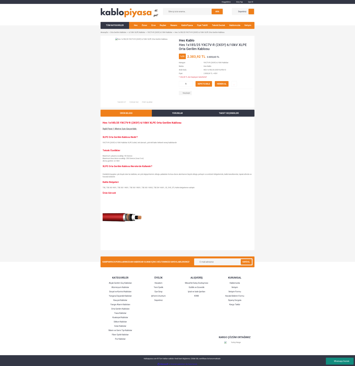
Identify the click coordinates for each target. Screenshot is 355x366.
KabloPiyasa (187, 25)
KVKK (196, 296)
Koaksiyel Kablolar (120, 317)
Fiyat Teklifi (202, 25)
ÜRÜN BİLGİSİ (126, 113)
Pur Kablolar (120, 339)
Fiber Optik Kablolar (120, 335)
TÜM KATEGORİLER (115, 25)
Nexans (173, 25)
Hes (136, 25)
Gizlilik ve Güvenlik (196, 287)
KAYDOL (246, 262)
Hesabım (158, 283)
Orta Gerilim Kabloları (120, 309)
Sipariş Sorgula (234, 300)
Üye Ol (250, 2)
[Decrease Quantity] (181, 84)
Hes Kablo (186, 40)
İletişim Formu (235, 291)
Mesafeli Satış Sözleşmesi (196, 283)
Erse (153, 25)
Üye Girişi (158, 291)
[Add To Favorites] (234, 84)
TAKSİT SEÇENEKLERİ (229, 113)
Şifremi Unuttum (158, 296)
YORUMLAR (177, 113)
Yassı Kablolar (120, 313)
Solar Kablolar (120, 326)
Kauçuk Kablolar (120, 300)
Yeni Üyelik (158, 287)
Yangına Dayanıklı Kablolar (120, 296)
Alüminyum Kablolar (120, 287)
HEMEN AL (221, 84)
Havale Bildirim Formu (234, 296)
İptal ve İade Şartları (196, 291)
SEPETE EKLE (204, 84)
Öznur (144, 25)
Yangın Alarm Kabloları (120, 304)
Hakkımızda (234, 25)
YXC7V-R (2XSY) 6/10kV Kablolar (216, 63)
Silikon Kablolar (120, 322)
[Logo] (130, 13)
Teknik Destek (218, 25)
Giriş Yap (239, 2)
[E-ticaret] (177, 364)
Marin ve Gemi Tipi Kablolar (120, 330)
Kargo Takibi (234, 304)
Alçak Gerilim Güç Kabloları (120, 283)
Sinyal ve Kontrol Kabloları (120, 291)
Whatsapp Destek (341, 361)
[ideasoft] (162, 364)
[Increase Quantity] (190, 84)
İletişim (247, 25)
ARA (217, 11)
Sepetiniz (158, 300)
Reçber (163, 25)
